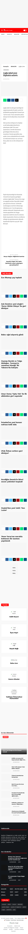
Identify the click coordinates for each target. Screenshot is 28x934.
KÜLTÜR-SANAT (21, 889)
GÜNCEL (7, 895)
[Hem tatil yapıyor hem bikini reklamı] (5, 768)
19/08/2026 (16, 798)
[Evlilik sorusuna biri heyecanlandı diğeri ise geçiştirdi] (5, 760)
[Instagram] (13, 846)
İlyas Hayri (14, 633)
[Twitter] (6, 846)
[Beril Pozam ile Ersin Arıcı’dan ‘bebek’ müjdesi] (5, 785)
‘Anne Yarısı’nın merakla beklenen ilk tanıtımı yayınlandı (11, 538)
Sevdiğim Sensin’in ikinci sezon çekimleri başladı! (12, 480)
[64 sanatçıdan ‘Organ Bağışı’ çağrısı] (4, 877)
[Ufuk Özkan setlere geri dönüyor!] (14, 461)
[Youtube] (10, 846)
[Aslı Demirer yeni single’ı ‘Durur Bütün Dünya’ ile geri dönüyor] (14, 316)
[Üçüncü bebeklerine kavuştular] (5, 777)
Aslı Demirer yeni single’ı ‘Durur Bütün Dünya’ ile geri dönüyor (13, 306)
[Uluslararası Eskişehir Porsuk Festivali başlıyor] (5, 813)
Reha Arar (14, 663)
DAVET (21, 892)
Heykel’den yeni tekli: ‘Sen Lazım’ (13, 509)
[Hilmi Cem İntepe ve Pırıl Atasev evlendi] (14, 745)
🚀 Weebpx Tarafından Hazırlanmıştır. (14, 920)
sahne (24, 907)
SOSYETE (9, 909)
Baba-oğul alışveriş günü (12, 335)
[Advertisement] (14, 14)
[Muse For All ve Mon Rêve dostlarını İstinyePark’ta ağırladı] (4, 868)
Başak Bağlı (14, 648)
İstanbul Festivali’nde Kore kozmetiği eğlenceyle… (18, 794)
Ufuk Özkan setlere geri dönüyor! (12, 452)
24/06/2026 (12, 862)
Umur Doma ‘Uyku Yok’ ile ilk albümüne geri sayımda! (14, 395)
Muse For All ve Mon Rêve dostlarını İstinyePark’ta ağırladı (15, 868)
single (3, 909)
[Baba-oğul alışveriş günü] (14, 343)
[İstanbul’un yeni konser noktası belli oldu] (14, 433)
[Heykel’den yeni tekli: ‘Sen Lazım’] (14, 518)
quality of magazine (16, 907)
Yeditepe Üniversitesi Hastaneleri (14, 697)
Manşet (7, 892)
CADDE (21, 895)
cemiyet (4, 904)
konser (14, 904)
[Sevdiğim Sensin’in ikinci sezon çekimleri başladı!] (14, 490)
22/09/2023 (6, 79)
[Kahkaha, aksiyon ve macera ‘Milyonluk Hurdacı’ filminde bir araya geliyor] (5, 804)
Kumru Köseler (14, 679)
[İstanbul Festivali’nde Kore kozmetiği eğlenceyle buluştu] (5, 794)
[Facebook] (2, 846)
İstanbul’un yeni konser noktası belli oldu (11, 423)
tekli (14, 909)
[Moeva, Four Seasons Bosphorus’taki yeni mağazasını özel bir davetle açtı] (4, 858)
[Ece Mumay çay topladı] (14, 286)
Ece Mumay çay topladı (11, 277)
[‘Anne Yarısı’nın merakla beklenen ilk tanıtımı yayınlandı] (14, 549)
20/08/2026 (16, 762)
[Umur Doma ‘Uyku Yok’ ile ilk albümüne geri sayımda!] (14, 404)
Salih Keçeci (14, 617)
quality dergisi (5, 907)
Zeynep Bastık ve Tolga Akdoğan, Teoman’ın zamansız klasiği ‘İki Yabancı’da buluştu (11, 364)
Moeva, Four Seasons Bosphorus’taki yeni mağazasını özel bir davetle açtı (17, 858)
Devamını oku (10, 842)
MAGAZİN (6, 69)
